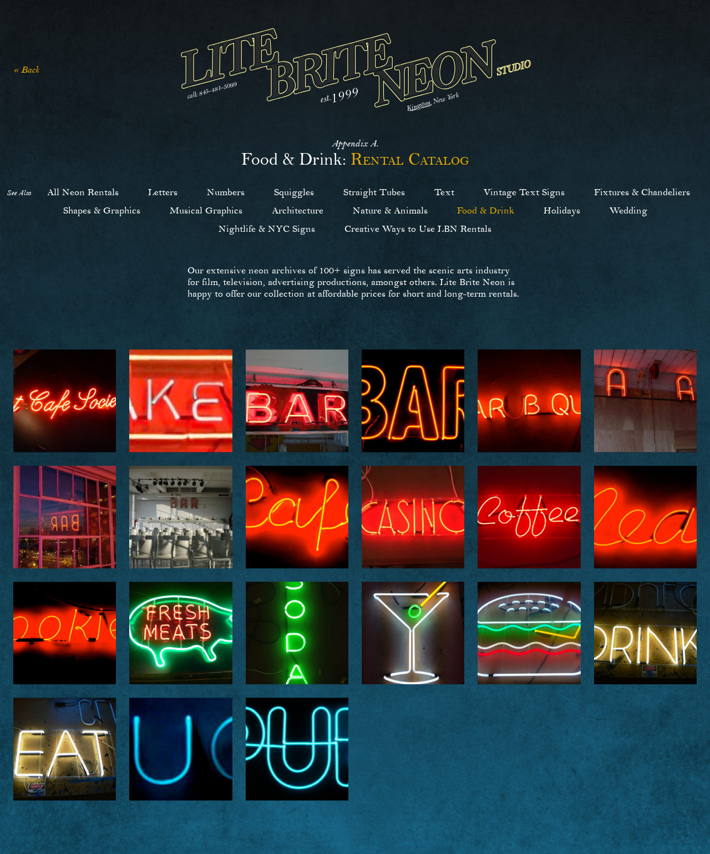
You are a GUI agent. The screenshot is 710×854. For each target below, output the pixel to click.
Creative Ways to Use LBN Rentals (417, 229)
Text (444, 192)
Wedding (628, 210)
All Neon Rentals (83, 192)
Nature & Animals (390, 210)
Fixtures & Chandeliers (642, 192)
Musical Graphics (206, 210)
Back (30, 69)
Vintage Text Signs (524, 192)
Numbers (226, 192)
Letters (163, 192)
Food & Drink (485, 210)
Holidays (562, 210)
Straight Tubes (374, 192)
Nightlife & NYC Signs (267, 229)
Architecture (297, 210)
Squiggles (294, 192)
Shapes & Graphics (101, 210)
